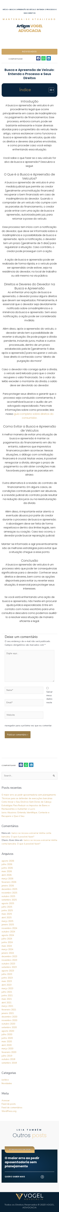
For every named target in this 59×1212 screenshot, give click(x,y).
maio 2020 (7, 1041)
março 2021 (7, 1006)
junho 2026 (7, 867)
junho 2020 (7, 1038)
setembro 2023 (9, 967)
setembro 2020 (9, 1027)
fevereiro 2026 (9, 882)
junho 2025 (7, 910)
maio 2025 (7, 913)
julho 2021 (7, 991)
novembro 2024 (9, 928)
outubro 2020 (8, 1023)
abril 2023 (6, 984)
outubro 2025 (8, 896)
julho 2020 (7, 1034)
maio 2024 (7, 945)
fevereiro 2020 (9, 1052)
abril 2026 (6, 874)
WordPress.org (9, 1111)
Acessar (6, 1100)
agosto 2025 (8, 903)
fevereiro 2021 (9, 1009)
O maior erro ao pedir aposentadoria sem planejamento (29, 794)
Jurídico (5, 1079)
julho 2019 (7, 1055)
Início (5, 9)
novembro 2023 (9, 960)
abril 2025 (6, 917)
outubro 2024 (8, 931)
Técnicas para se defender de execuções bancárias (27, 798)
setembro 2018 (9, 1062)
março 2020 (7, 1048)
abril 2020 (6, 1045)
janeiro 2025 (8, 924)
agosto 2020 (8, 1030)
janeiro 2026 (8, 885)
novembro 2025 (9, 892)
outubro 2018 (8, 1059)
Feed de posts (9, 1103)
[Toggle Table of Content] (49, 90)
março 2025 (7, 921)
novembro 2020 (9, 1020)
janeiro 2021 (8, 1013)
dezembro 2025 (9, 889)
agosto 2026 (8, 860)
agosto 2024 (8, 935)
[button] (38, 58)
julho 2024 (7, 938)
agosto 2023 (8, 970)
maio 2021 (7, 998)
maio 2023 (7, 981)
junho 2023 (7, 977)
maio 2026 (7, 871)
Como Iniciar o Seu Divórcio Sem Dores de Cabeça (26, 801)
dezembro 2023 (9, 956)
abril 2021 (6, 1002)
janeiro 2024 (8, 952)
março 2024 (7, 949)
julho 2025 (7, 906)
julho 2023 (7, 974)
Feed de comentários (12, 1107)
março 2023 (7, 988)
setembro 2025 (9, 899)
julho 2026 (7, 864)
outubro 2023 (8, 963)
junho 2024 (7, 942)
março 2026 (7, 878)
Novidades (29, 51)
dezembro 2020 (9, 1016)
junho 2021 (7, 995)
